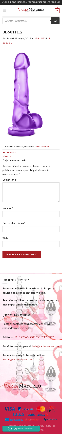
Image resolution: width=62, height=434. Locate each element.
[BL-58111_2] (25, 93)
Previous (9, 151)
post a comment (42, 146)
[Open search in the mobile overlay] (31, 20)
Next (6, 156)
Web (5, 238)
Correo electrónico (13, 223)
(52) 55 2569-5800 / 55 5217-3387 (34, 337)
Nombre (7, 208)
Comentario (9, 179)
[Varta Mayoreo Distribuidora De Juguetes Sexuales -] (31, 10)
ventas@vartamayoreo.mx (17, 359)
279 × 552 (40, 38)
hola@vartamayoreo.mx (45, 346)
